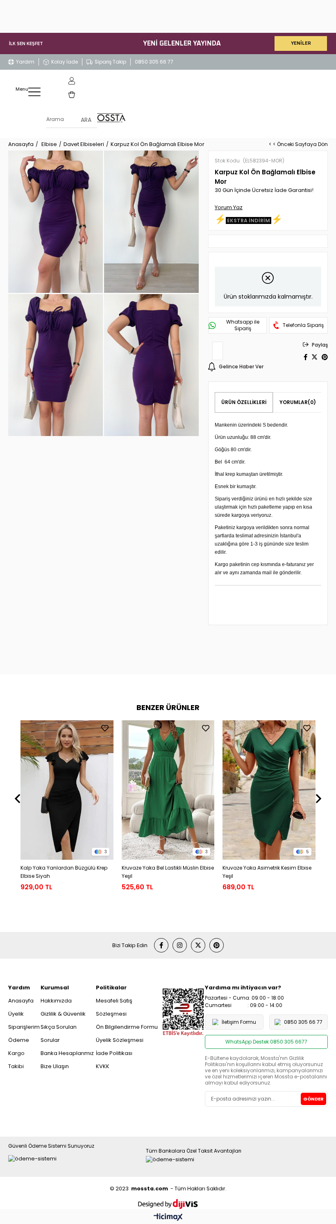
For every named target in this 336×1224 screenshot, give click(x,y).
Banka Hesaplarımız (67, 1053)
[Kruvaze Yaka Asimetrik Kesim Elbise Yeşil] (269, 790)
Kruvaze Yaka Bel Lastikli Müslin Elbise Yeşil (168, 871)
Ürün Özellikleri (243, 402)
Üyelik (16, 1014)
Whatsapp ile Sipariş (242, 325)
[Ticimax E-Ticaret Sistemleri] (168, 1217)
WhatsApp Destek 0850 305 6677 (266, 1041)
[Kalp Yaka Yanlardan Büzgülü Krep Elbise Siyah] (67, 790)
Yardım (25, 61)
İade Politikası (114, 1053)
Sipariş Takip (110, 61)
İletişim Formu (239, 1021)
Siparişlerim (24, 1027)
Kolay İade (64, 61)
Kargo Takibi (16, 1059)
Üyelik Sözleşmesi (119, 1040)
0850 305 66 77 (154, 61)
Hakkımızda (56, 1001)
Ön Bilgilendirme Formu (127, 1027)
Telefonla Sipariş (303, 325)
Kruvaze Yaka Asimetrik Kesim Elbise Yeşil (266, 871)
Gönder (313, 1099)
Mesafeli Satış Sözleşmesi (114, 1007)
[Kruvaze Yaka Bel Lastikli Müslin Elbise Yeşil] (168, 790)
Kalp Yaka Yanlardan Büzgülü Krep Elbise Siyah (63, 871)
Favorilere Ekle (105, 728)
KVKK (102, 1066)
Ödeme (18, 1040)
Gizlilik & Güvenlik (63, 1014)
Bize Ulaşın (55, 1066)
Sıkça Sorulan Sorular (59, 1033)
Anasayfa (21, 1001)
